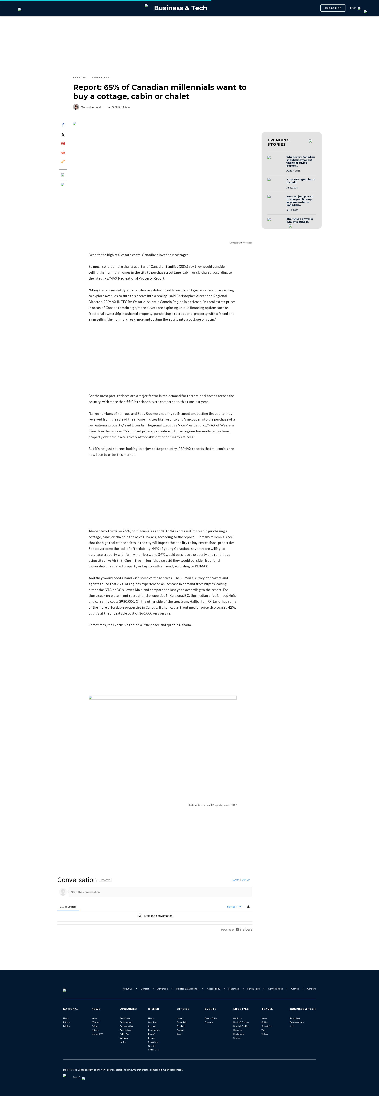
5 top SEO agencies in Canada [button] (300, 181)
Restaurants (153, 1030)
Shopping (237, 1030)
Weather (96, 1022)
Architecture (125, 1030)
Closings (152, 1026)
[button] (275, 161)
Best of (151, 1034)
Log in (236, 880)
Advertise (162, 988)
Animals (95, 1030)
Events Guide (211, 1018)
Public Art (124, 1034)
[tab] (68, 907)
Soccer (179, 1034)
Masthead (233, 988)
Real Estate (125, 1018)
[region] (154, 905)
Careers (311, 988)
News (65, 1018)
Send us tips (253, 988)
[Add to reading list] (63, 185)
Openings (152, 1022)
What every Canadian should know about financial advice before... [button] (300, 161)
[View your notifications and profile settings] (248, 907)
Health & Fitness (241, 1022)
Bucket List (267, 1026)
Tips (263, 1030)
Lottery (66, 1022)
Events (151, 1038)
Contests (237, 1038)
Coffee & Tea (153, 1049)
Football (180, 1030)
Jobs (292, 1026)
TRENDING (278, 142)
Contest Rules (275, 988)
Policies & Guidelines (187, 988)
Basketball (182, 1022)
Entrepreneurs (297, 1022)
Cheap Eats (153, 1042)
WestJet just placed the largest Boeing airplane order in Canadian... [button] (299, 201)
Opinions (124, 1038)
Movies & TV (97, 1034)
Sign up (246, 880)
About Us (127, 988)
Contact (145, 988)
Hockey (180, 1018)
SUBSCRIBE (333, 8)
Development (126, 1022)
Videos (265, 1034)
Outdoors (237, 1018)
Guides (265, 1022)
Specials (152, 1046)
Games (295, 988)
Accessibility (213, 988)
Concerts (209, 1022)
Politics (66, 1026)
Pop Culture (238, 1034)
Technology (295, 1018)
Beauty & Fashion (241, 1026)
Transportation (126, 1026)
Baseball (181, 1026)
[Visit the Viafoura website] (243, 929)
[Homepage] (71, 989)
